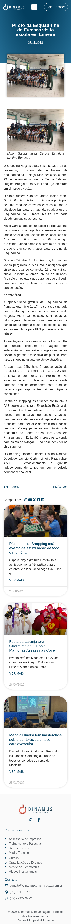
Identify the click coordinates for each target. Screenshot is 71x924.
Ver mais (16, 580)
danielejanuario (45, 920)
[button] (34, 7)
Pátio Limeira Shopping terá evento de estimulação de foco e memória (34, 548)
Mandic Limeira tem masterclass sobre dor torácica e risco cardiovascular (35, 739)
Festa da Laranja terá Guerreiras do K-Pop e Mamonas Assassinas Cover (32, 646)
